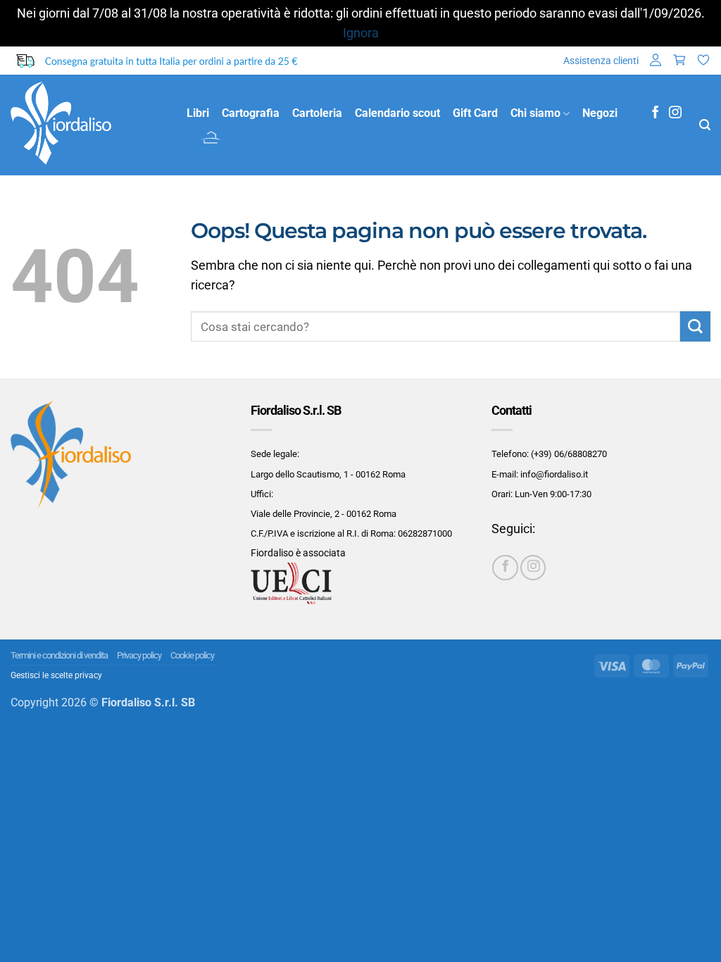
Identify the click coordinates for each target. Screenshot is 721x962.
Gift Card (475, 113)
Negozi (599, 113)
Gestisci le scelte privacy (56, 675)
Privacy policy (139, 655)
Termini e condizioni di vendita (59, 655)
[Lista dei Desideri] (703, 61)
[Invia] (695, 326)
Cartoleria (317, 113)
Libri (198, 113)
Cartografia (251, 113)
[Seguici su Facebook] (655, 113)
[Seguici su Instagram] (675, 113)
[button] (655, 61)
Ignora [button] (361, 33)
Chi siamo (535, 113)
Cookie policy (192, 655)
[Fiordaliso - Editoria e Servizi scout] (88, 125)
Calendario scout (397, 113)
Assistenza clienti (601, 60)
